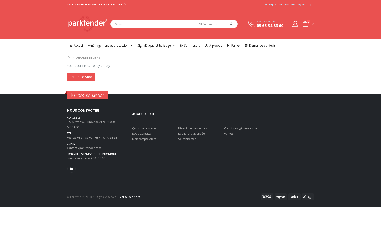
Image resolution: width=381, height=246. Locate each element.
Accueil (79, 45)
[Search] (231, 24)
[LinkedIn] (311, 4)
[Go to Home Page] (68, 57)
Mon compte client (144, 139)
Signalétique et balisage (154, 45)
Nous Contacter (142, 133)
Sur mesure (192, 45)
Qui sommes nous (144, 128)
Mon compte (287, 4)
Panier (235, 45)
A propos (270, 4)
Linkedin (71, 169)
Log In (301, 4)
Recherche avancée (191, 133)
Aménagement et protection (108, 45)
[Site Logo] (87, 24)
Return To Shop (81, 77)
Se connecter (187, 139)
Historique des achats (192, 128)
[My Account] (295, 24)
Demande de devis (262, 45)
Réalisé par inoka (129, 197)
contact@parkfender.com (84, 148)
